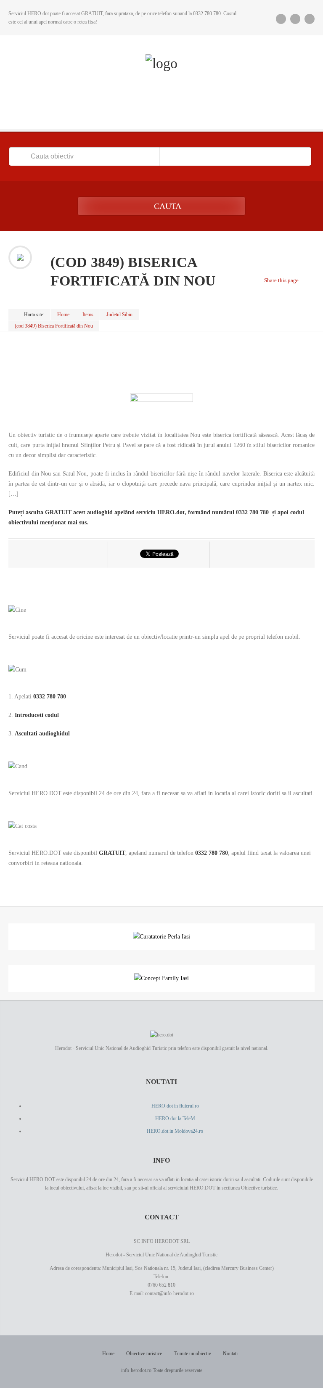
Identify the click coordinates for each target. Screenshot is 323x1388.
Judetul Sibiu (119, 314)
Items (87, 314)
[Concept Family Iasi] (161, 978)
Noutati (230, 1353)
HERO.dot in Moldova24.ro (175, 1131)
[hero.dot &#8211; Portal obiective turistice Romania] (161, 63)
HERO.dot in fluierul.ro (175, 1106)
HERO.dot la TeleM (175, 1118)
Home (63, 314)
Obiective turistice (144, 1353)
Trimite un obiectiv (192, 1353)
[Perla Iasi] (161, 936)
